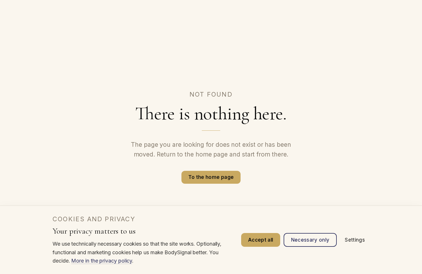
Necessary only (310, 240)
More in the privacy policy (101, 261)
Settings (355, 240)
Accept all (260, 240)
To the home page (211, 177)
